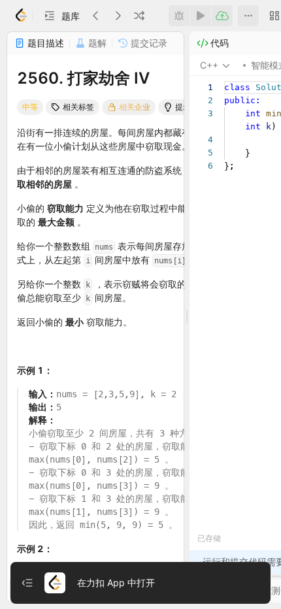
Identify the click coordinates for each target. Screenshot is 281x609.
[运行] (200, 15)
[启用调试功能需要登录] (179, 15)
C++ (209, 65)
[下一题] (117, 15)
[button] (61, 15)
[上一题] (96, 15)
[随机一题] (139, 15)
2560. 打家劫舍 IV (83, 78)
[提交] (222, 15)
